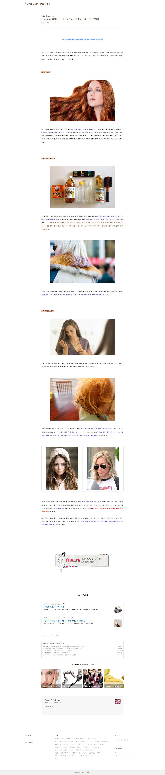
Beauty (52, 643)
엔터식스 (72, 747)
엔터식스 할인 (84, 756)
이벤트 (65, 747)
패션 (79, 747)
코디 (99, 753)
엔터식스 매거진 (78, 738)
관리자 (88, 772)
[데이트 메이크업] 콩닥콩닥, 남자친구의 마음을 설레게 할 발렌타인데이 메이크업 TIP (62, 646)
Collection (46, 643)
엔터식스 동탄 (60, 738)
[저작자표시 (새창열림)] (61, 635)
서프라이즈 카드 (73, 756)
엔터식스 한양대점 (87, 741)
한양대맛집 (86, 747)
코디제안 (58, 747)
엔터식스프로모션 (61, 756)
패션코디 (68, 738)
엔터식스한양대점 (61, 750)
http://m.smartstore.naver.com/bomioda (57, 618)
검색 (138, 740)
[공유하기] (47, 635)
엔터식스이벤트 (87, 744)
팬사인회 (71, 750)
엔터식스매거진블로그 (101, 741)
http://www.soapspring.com (52, 604)
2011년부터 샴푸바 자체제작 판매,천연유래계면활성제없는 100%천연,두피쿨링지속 (70, 609)
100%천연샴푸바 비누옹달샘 (54, 607)
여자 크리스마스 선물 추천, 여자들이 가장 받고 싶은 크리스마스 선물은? (59, 655)
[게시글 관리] (50, 635)
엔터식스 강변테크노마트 (63, 753)
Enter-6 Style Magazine (53, 700)
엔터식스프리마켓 (91, 738)
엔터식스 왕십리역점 (89, 753)
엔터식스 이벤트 (99, 744)
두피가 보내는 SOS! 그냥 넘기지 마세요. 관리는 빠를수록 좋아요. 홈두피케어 (68, 623)
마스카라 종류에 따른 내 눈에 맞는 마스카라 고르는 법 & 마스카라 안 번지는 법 (61, 648)
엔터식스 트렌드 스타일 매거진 (53, 702)
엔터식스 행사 (96, 747)
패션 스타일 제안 (89, 750)
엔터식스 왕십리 (75, 744)
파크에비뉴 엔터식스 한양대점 (64, 741)
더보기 (56, 759)
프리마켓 (66, 744)
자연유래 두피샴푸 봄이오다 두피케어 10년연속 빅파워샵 (64, 620)
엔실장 (77, 741)
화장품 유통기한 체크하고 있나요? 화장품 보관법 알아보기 (56, 650)
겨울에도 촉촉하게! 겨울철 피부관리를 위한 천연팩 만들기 (56, 653)
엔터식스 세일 (76, 753)
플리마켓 (58, 744)
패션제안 (78, 750)
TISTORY (83, 772)
